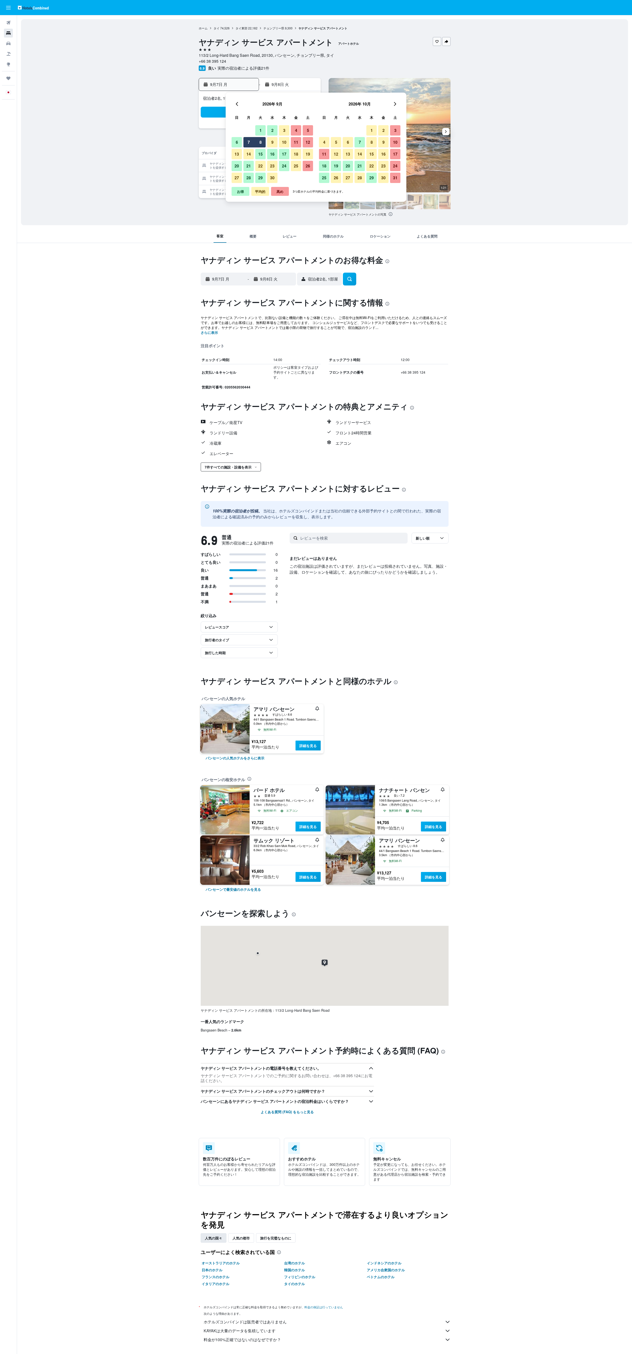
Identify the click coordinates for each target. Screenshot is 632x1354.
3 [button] (284, 130)
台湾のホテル (294, 1262)
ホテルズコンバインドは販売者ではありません (245, 1322)
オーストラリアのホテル (221, 1262)
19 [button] (308, 154)
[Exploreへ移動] (8, 64)
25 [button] (296, 166)
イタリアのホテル (215, 1283)
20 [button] (237, 166)
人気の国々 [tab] (213, 1237)
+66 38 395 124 (212, 61)
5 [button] (308, 130)
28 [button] (248, 178)
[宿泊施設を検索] (8, 33)
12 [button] (308, 142)
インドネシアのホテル (384, 1262)
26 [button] (308, 166)
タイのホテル (294, 1283)
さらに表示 (209, 332)
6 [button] (237, 142)
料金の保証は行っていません (323, 1307)
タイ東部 (241, 28)
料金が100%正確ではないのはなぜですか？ (242, 1339)
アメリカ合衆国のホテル (386, 1269)
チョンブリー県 (273, 28)
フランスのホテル (215, 1276)
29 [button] (260, 178)
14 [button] (248, 154)
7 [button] (249, 142)
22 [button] (260, 166)
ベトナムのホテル (381, 1276)
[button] (8, 7)
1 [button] (260, 130)
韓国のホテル (294, 1269)
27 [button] (237, 178)
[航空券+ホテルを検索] (8, 54)
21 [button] (248, 166)
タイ (216, 28)
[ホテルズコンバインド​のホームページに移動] (33, 7)
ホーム (203, 28)
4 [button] (296, 130)
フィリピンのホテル (299, 1276)
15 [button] (260, 154)
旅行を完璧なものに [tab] (275, 1237)
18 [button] (296, 154)
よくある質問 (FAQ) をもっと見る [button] (287, 1111)
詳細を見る (308, 745)
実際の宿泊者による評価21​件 (243, 68)
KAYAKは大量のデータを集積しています (240, 1331)
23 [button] (272, 166)
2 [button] (272, 130)
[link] (235, 758)
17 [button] (284, 154)
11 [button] (296, 142)
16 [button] (272, 154)
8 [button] (260, 142)
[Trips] (8, 78)
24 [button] (284, 166)
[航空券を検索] (8, 23)
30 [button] (272, 178)
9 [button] (272, 142)
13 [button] (237, 154)
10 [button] (284, 142)
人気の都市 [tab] (241, 1237)
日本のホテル (212, 1269)
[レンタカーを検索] (8, 43)
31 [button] (395, 178)
